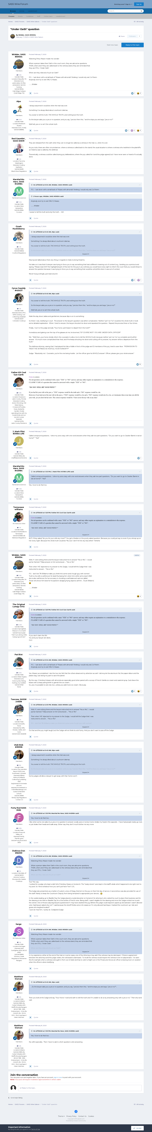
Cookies (91, 1116)
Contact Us (82, 1116)
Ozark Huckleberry (19, 227)
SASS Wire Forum (18, 4)
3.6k (19, 452)
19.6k (20, 75)
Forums (11, 16)
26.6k (20, 828)
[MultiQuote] (30, 93)
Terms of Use (35, 1129)
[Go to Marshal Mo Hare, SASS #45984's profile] (19, 191)
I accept (138, 1128)
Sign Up (139, 4)
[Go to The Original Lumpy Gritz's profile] (19, 614)
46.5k (20, 673)
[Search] (141, 11)
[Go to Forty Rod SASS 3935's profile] (19, 817)
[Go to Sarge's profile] (19, 931)
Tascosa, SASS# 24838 (18, 700)
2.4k (19, 719)
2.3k (19, 247)
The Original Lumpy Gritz (19, 605)
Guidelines (29, 16)
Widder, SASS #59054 (27, 35)
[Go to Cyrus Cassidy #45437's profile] (19, 298)
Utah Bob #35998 (18, 746)
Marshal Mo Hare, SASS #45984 (18, 181)
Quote (36, 93)
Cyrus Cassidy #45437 (19, 289)
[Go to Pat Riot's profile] (19, 662)
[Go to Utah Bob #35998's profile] (19, 754)
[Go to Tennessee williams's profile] (19, 517)
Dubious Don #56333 (18, 852)
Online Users (48, 16)
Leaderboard (60, 16)
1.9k (19, 871)
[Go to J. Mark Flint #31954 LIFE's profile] (19, 441)
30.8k (20, 625)
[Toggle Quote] (32, 185)
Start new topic (112, 45)
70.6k (20, 202)
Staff (38, 16)
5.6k (19, 997)
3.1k (19, 308)
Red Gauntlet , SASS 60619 (19, 139)
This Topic (133, 11)
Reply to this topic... (28, 1088)
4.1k (19, 527)
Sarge (19, 924)
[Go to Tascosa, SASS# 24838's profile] (19, 709)
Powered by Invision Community (76, 1120)
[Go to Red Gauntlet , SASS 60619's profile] (19, 148)
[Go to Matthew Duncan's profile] (19, 986)
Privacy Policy (71, 1116)
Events (20, 16)
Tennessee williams (18, 508)
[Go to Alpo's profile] (19, 108)
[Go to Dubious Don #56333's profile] (19, 860)
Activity (21, 11)
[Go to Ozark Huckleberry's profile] (19, 236)
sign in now (58, 1077)
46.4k (20, 119)
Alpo (18, 101)
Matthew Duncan (18, 978)
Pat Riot (19, 654)
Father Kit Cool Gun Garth (18, 373)
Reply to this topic (132, 45)
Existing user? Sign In (122, 4)
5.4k (19, 159)
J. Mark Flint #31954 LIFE (19, 432)
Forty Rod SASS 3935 (18, 809)
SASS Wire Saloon (36, 37)
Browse (13, 11)
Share (122, 36)
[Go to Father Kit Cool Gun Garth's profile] (19, 382)
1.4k (19, 942)
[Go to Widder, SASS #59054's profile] (12, 36)
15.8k (20, 393)
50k (19, 765)
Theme (61, 1116)
